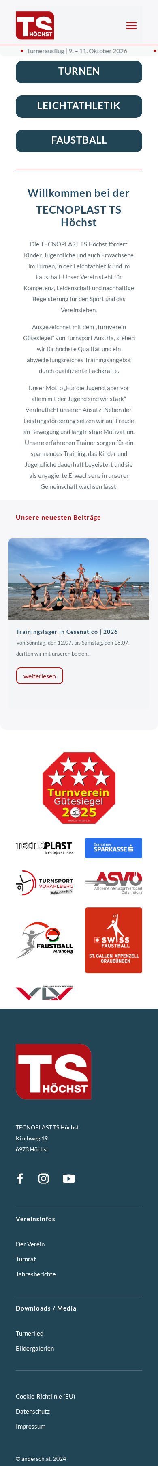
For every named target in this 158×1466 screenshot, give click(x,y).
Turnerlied (29, 1333)
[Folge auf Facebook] (20, 1179)
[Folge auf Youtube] (69, 1179)
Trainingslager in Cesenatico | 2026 (67, 631)
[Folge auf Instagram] (43, 1179)
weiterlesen (39, 676)
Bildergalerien (35, 1348)
